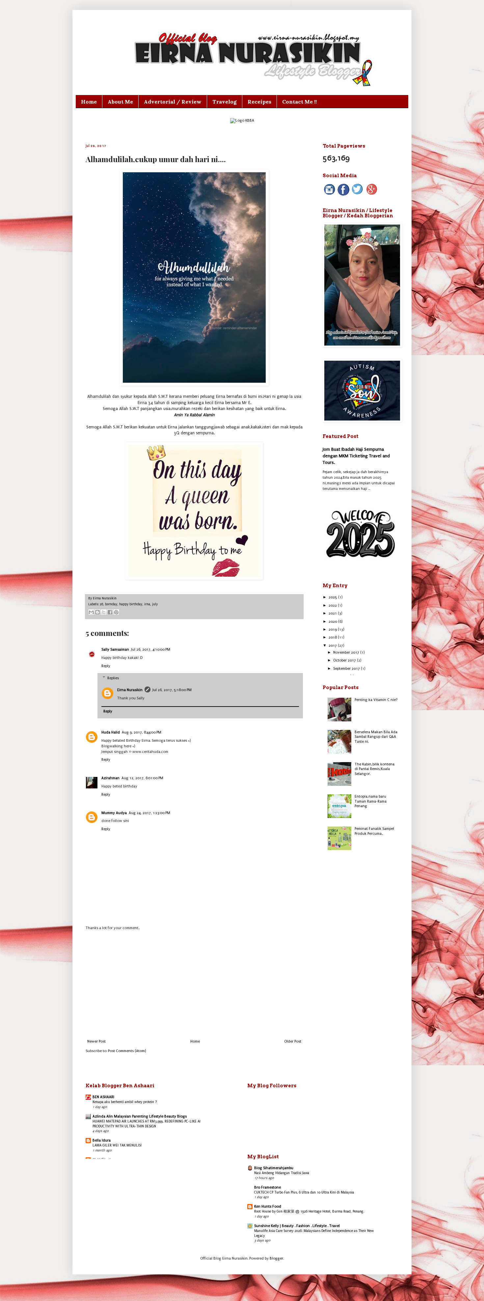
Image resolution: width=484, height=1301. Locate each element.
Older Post (292, 1041)
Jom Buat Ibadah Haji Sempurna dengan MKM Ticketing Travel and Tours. (356, 456)
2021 (333, 613)
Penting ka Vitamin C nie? (376, 700)
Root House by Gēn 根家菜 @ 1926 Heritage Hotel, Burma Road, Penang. (309, 1211)
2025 (333, 597)
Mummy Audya (114, 813)
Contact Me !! (299, 101)
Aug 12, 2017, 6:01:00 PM (142, 778)
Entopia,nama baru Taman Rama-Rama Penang (371, 801)
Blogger (276, 1258)
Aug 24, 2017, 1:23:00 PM (149, 813)
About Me (120, 101)
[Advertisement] (194, 985)
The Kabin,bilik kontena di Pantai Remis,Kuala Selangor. (374, 769)
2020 (333, 621)
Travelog (224, 101)
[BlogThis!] (97, 612)
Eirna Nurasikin (130, 690)
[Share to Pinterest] (116, 612)
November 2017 (346, 652)
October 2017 (345, 660)
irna (147, 604)
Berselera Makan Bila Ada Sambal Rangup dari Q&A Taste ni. (376, 737)
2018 (333, 637)
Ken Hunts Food (267, 1206)
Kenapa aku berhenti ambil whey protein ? (125, 1102)
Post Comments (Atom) (127, 1051)
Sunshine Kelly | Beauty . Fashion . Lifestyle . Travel (297, 1226)
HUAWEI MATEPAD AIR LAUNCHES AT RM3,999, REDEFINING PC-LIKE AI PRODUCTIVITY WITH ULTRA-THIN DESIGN (147, 1123)
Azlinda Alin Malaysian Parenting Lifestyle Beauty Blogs (140, 1116)
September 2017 (347, 668)
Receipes (259, 101)
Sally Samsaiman (115, 649)
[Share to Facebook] (110, 612)
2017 (333, 645)
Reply (105, 666)
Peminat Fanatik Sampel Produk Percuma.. (374, 831)
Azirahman (110, 778)
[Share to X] (103, 612)
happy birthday (130, 604)
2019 (333, 629)
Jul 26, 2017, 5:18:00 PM (172, 690)
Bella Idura (102, 1140)
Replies (113, 678)
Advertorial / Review (173, 101)
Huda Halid (110, 732)
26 (101, 604)
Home (89, 101)
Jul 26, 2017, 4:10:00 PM (150, 649)
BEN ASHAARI (103, 1097)
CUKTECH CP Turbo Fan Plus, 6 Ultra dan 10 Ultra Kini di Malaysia (304, 1192)
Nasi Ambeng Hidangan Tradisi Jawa (281, 1173)
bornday (111, 604)
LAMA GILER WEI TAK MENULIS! (117, 1145)
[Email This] (91, 612)
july (155, 604)
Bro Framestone (267, 1187)
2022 (333, 605)
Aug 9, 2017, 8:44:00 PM (141, 732)
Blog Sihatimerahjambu (273, 1168)
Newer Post (96, 1041)
